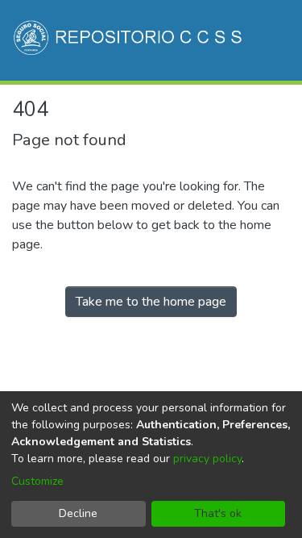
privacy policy (207, 458)
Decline (78, 513)
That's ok (218, 513)
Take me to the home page (151, 302)
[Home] (129, 40)
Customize (37, 481)
